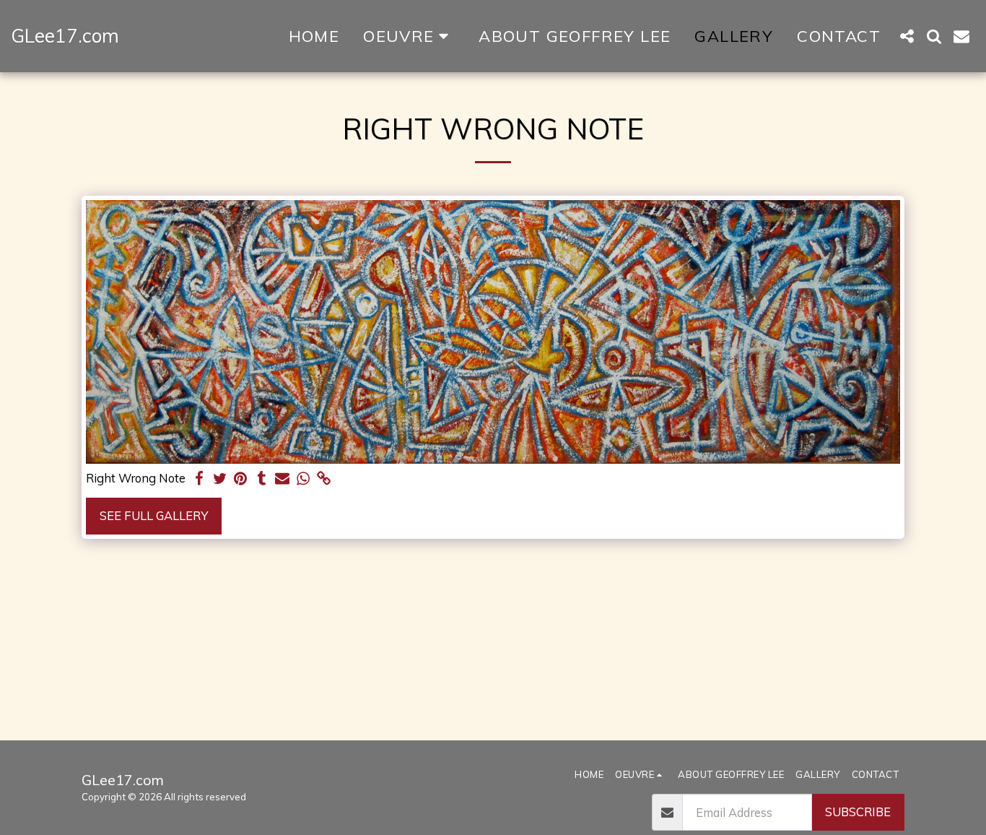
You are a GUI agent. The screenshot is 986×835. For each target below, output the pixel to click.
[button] (907, 36)
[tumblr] (261, 479)
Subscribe (858, 811)
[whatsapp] (303, 479)
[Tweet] (219, 479)
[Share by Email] (282, 479)
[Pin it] (240, 479)
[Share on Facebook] (198, 479)
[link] (324, 479)
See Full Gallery (154, 515)
